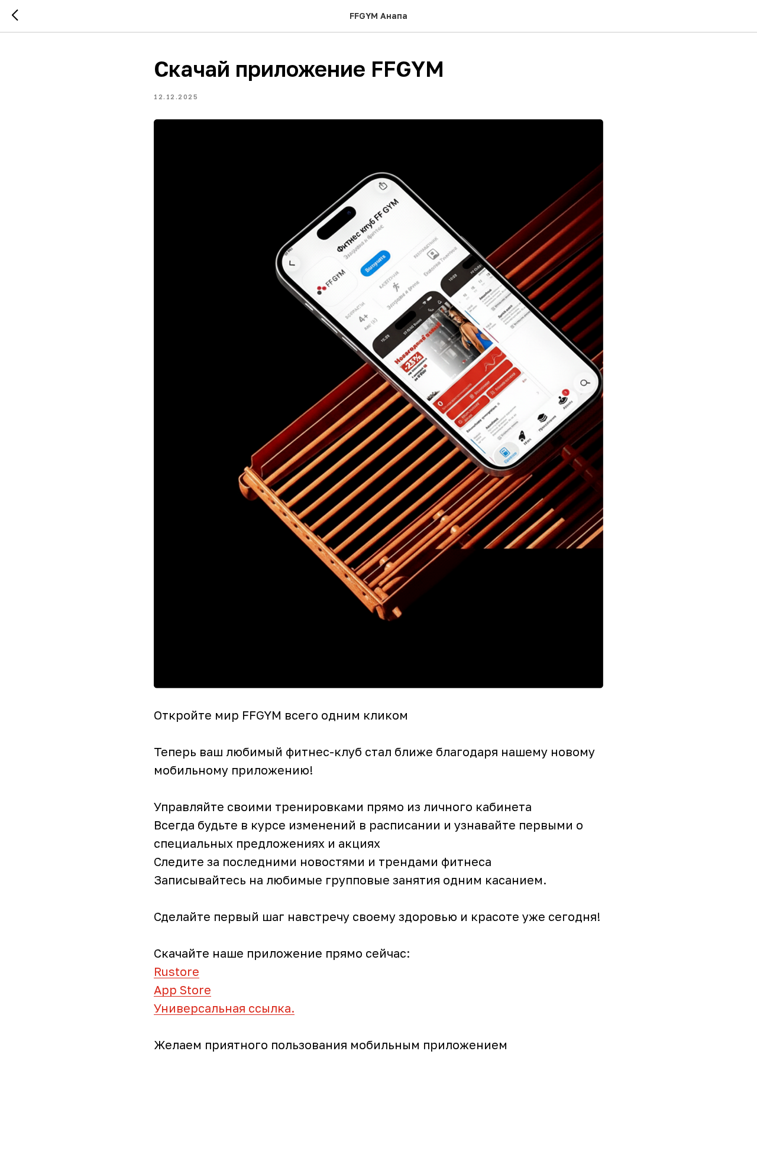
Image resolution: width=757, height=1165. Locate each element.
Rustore (176, 971)
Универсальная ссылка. (224, 1008)
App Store (182, 989)
